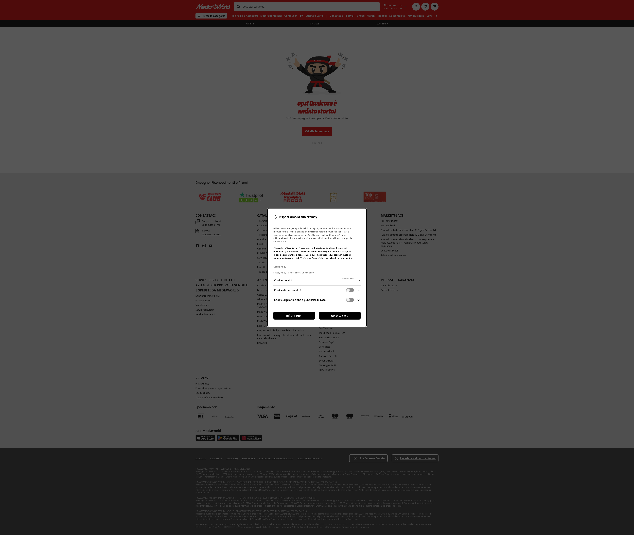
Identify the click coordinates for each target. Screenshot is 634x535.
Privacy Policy (279, 272)
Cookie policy (308, 272)
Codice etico (294, 272)
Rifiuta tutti (294, 315)
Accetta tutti (340, 315)
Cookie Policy (279, 266)
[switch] (350, 290)
